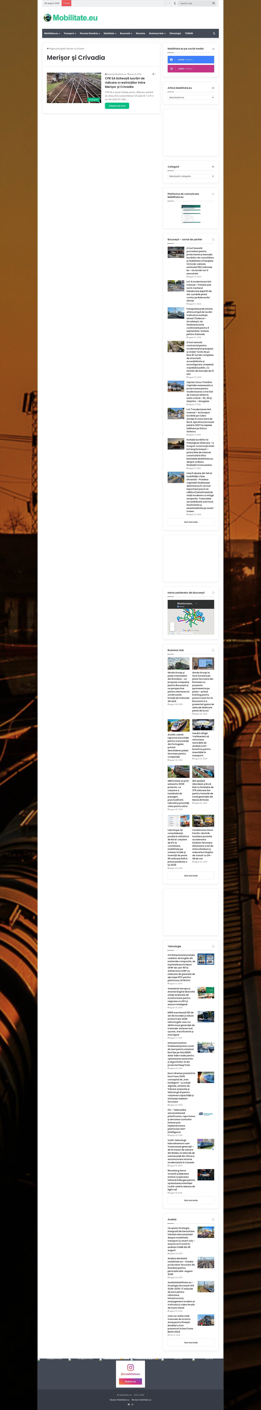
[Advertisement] (161, 16)
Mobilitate (109, 33)
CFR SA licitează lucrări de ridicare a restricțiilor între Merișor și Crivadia (125, 82)
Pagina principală (57, 48)
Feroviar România (89, 33)
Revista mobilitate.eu (141, 1400)
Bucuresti (125, 33)
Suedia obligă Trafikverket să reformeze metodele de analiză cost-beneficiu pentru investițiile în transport (201, 744)
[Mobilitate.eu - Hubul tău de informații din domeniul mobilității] (70, 18)
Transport (69, 33)
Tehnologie (175, 33)
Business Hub (156, 33)
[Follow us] (130, 1369)
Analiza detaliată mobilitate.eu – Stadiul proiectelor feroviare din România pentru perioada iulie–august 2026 (181, 1266)
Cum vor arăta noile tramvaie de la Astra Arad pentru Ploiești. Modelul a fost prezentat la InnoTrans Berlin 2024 (180, 1323)
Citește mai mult (117, 105)
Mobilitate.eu (51, 33)
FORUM (189, 33)
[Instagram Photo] (53, 1374)
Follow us (130, 1381)
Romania (140, 33)
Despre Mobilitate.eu (120, 1400)
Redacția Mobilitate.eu (116, 74)
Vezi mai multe (191, 522)
